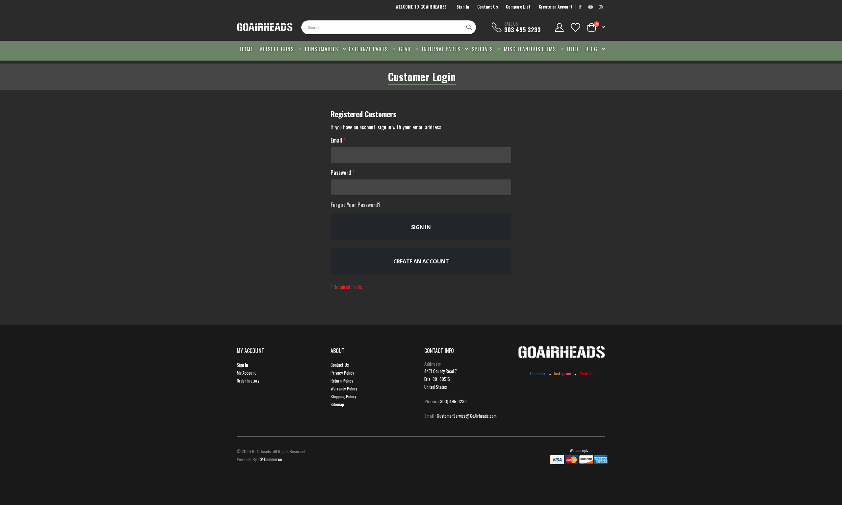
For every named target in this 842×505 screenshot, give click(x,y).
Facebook (538, 373)
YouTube (586, 373)
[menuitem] (593, 49)
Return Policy (342, 380)
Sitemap (337, 404)
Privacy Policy (342, 372)
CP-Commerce (270, 459)
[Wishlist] (575, 27)
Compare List (518, 7)
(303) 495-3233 (452, 401)
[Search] (469, 27)
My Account (246, 372)
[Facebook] (580, 7)
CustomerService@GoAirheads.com (467, 415)
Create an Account (556, 7)
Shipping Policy (343, 396)
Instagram (562, 373)
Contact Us (487, 7)
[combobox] (388, 27)
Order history (248, 380)
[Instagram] (600, 7)
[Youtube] (590, 7)
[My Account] (559, 27)
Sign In (463, 7)
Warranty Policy (344, 388)
